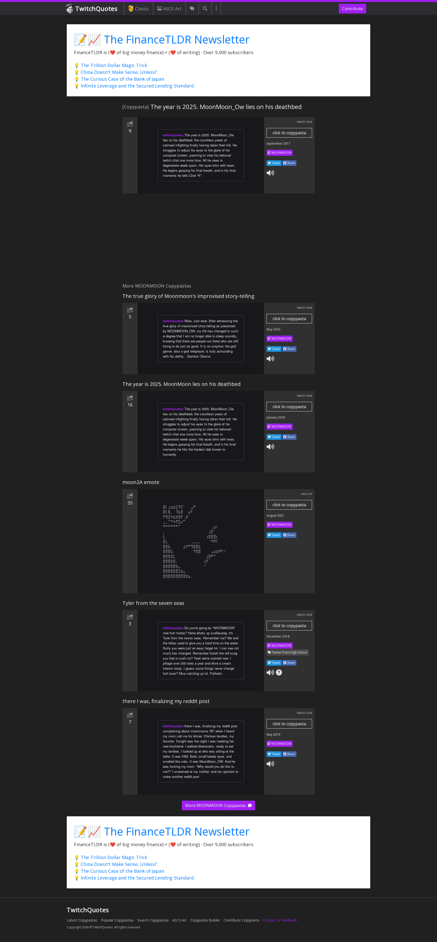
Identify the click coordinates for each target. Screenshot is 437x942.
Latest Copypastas (82, 920)
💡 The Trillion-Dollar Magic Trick (110, 65)
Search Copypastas (153, 920)
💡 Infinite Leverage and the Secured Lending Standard (134, 86)
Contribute (352, 8)
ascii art (306, 494)
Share (290, 163)
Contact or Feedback (280, 920)
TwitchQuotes (96, 8)
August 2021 (275, 515)
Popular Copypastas (117, 920)
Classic (142, 9)
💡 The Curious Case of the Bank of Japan (119, 79)
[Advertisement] (218, 241)
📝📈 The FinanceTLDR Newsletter (162, 39)
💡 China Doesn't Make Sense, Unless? (115, 72)
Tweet (275, 163)
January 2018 (276, 417)
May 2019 (273, 329)
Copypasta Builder (205, 920)
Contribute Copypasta (241, 920)
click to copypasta (289, 133)
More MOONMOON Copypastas (216, 805)
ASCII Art (172, 9)
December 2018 (278, 636)
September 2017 (278, 143)
